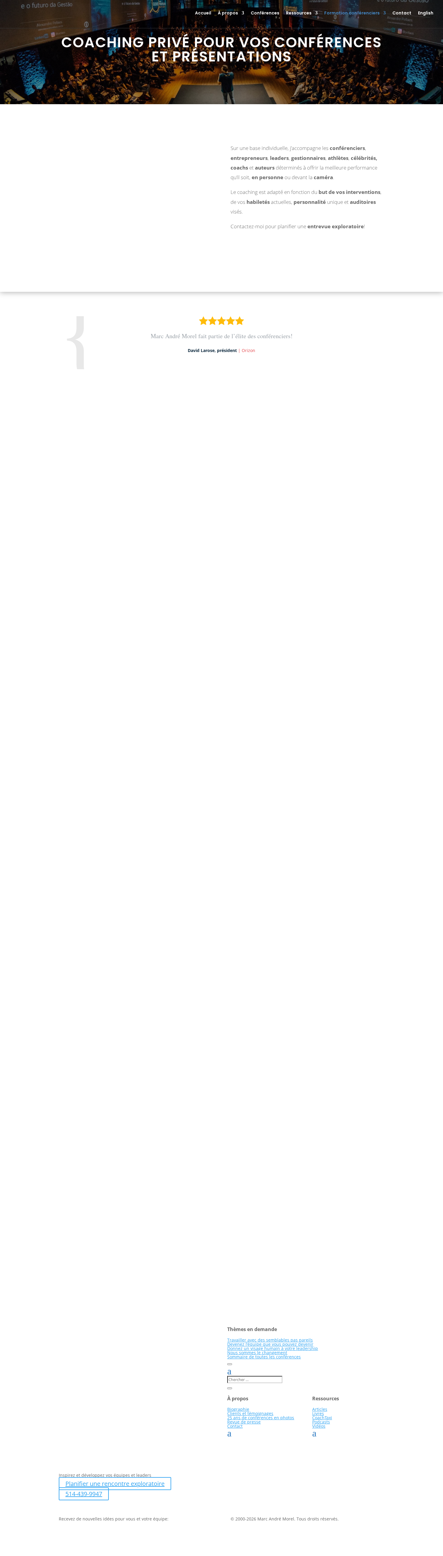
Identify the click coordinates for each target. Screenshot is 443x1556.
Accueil (203, 13)
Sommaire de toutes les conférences (264, 1357)
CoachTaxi (322, 1417)
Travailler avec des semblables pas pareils (270, 1340)
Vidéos (318, 1426)
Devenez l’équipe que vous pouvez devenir (270, 1344)
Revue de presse (244, 1422)
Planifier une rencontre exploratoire (115, 1484)
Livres (318, 1413)
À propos (228, 13)
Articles (319, 1409)
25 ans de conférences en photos (260, 1417)
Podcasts (321, 1422)
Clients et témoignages (250, 1413)
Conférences (265, 13)
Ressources (299, 13)
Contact (401, 13)
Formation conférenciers (352, 13)
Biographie (238, 1409)
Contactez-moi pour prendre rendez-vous (122, 259)
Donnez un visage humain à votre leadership (272, 1348)
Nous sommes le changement (257, 1352)
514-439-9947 (83, 1494)
